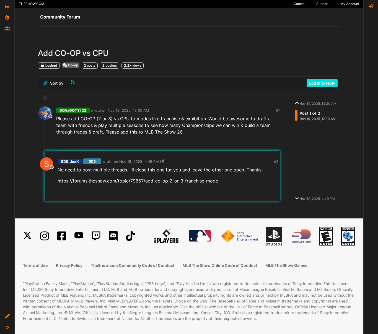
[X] (27, 236)
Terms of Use (35, 265)
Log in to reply (322, 83)
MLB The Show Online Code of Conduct (220, 265)
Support (322, 4)
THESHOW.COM (31, 4)
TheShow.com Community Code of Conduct (132, 265)
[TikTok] (130, 236)
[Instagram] (44, 236)
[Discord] (113, 236)
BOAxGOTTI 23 (72, 110)
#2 (276, 161)
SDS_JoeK (70, 161)
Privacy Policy (69, 265)
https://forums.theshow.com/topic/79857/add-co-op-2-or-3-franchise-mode (138, 181)
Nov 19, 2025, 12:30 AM (128, 110)
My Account (349, 4)
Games (299, 4)
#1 (278, 110)
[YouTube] (78, 236)
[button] (7, 316)
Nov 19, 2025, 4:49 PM (139, 161)
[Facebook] (61, 236)
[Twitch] (96, 236)
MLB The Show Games (286, 265)
